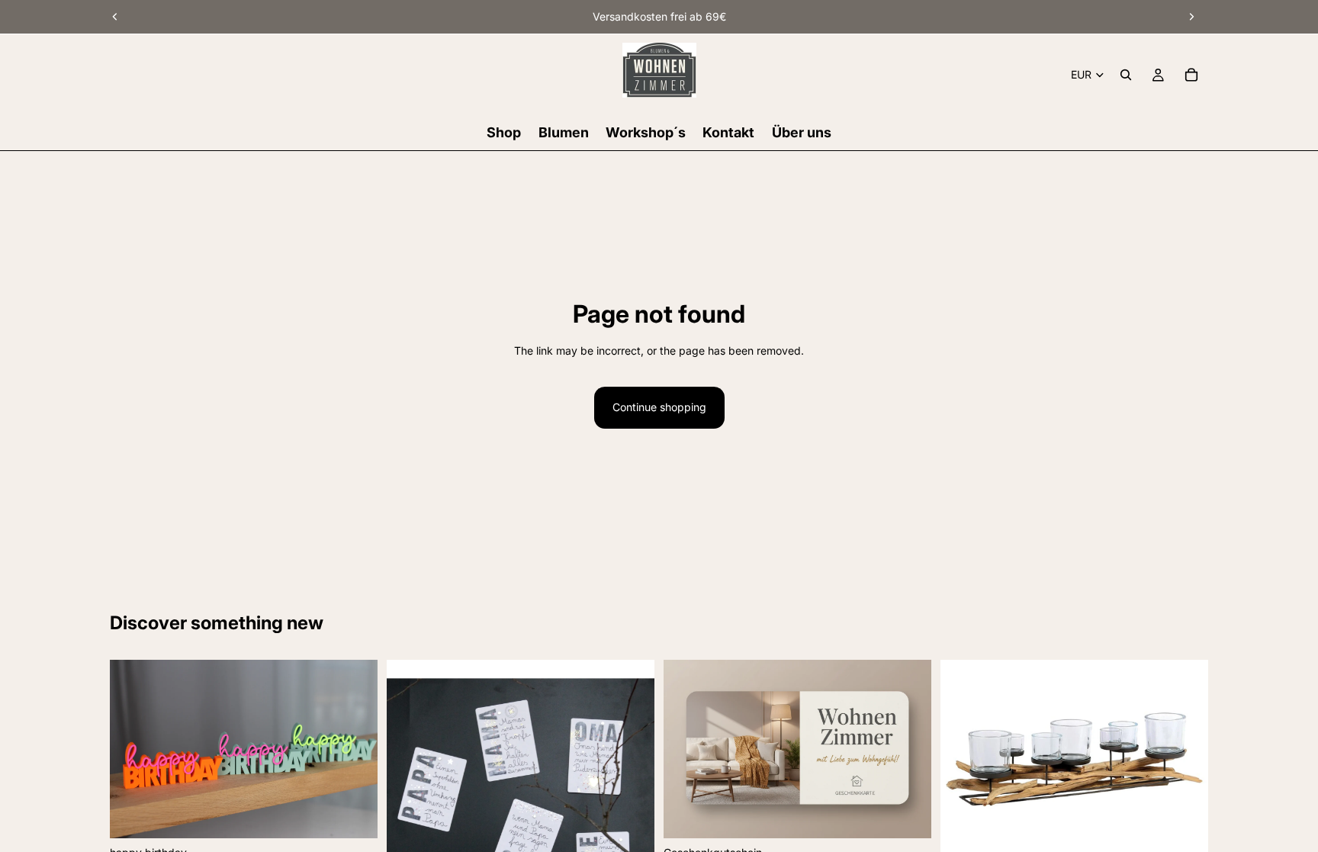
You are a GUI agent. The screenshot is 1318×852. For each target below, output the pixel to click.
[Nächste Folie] (1191, 17)
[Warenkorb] (1191, 75)
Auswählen (367, 814)
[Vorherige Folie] (115, 17)
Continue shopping (659, 406)
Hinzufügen (1197, 836)
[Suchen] (1126, 75)
